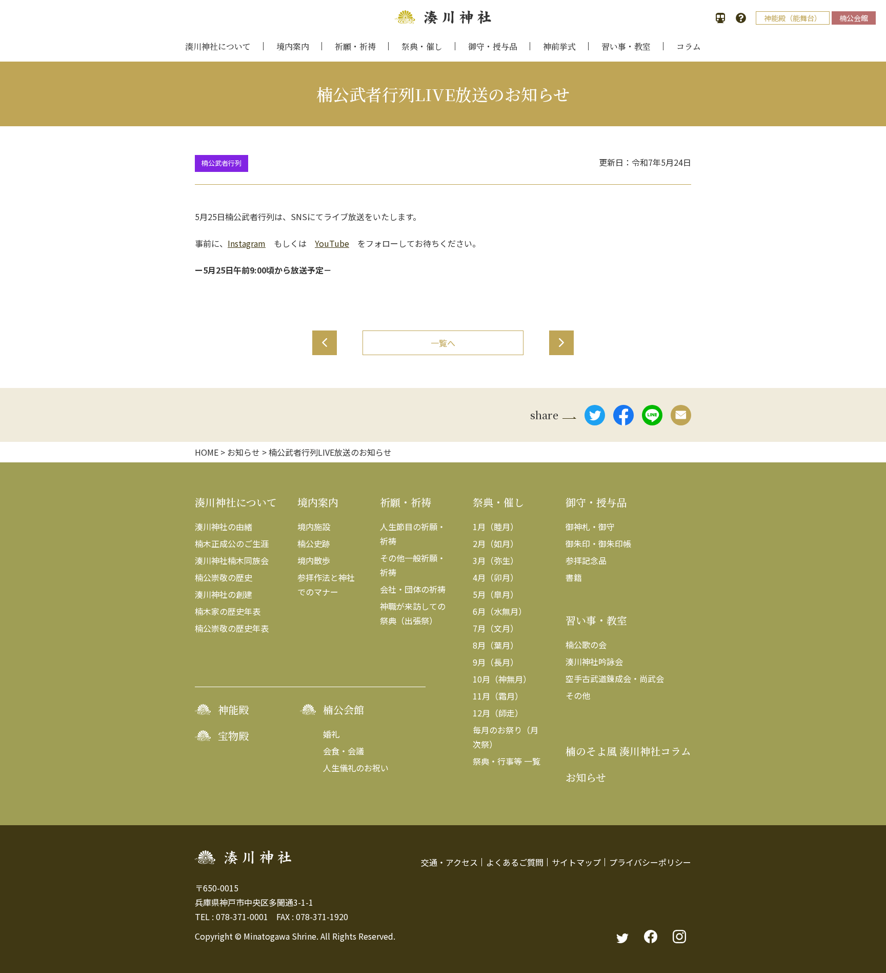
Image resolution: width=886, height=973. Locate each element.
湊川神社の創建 (223, 594)
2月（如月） (495, 543)
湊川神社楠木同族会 (232, 560)
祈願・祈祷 (355, 46)
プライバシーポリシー (650, 862)
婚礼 (331, 734)
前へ (324, 342)
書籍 (574, 577)
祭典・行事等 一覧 (506, 761)
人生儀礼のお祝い (356, 768)
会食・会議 (343, 751)
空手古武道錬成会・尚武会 (615, 678)
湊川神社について (218, 46)
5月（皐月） (495, 594)
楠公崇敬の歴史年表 (232, 628)
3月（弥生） (495, 560)
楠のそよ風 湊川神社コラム (628, 751)
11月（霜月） (498, 696)
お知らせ (586, 777)
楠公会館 (853, 18)
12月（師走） (498, 713)
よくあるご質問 (514, 862)
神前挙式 (559, 46)
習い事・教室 (626, 46)
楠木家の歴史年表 (227, 611)
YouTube (332, 243)
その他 (578, 695)
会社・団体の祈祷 (413, 589)
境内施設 (313, 526)
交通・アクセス (449, 862)
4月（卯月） (495, 577)
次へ (561, 342)
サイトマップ (576, 862)
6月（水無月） (500, 611)
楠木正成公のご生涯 (232, 543)
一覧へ (443, 343)
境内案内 (292, 46)
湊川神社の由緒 (223, 526)
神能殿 (233, 709)
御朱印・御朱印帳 (598, 543)
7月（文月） (495, 628)
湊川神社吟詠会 (594, 661)
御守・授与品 (492, 46)
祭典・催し (421, 46)
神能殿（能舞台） (792, 18)
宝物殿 (233, 735)
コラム (688, 46)
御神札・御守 (590, 526)
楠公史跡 (313, 543)
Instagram (247, 243)
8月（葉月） (495, 645)
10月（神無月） (502, 679)
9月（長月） (495, 662)
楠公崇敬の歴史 (223, 577)
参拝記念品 (586, 560)
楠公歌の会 (586, 644)
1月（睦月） (495, 526)
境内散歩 (313, 560)
